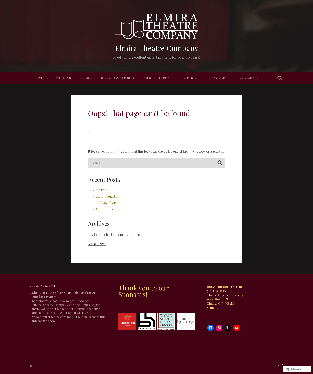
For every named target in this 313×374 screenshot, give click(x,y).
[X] (228, 328)
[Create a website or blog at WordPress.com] (31, 365)
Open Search (279, 78)
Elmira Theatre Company (156, 48)
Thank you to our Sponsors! (143, 291)
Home (39, 77)
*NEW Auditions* (156, 77)
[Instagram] (219, 328)
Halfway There (106, 203)
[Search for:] (156, 163)
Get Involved (216, 77)
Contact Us (249, 77)
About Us (186, 77)
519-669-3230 (216, 291)
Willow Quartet (106, 196)
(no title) (101, 190)
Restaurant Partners (117, 77)
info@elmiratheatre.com (224, 286)
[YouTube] (236, 328)
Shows (86, 77)
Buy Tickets (62, 77)
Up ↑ (280, 364)
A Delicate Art (105, 209)
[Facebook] (210, 328)
